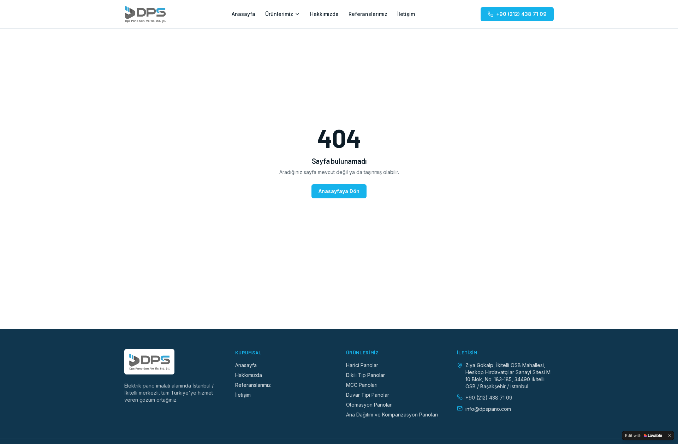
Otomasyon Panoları (369, 405)
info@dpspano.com (488, 409)
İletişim (406, 14)
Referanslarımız (368, 14)
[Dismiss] (669, 435)
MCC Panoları (361, 385)
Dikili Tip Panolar (365, 375)
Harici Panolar (362, 365)
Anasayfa (243, 14)
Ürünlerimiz (279, 14)
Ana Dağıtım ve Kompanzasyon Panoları (392, 415)
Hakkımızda (324, 14)
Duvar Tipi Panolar (367, 395)
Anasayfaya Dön (339, 191)
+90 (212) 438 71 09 (521, 14)
